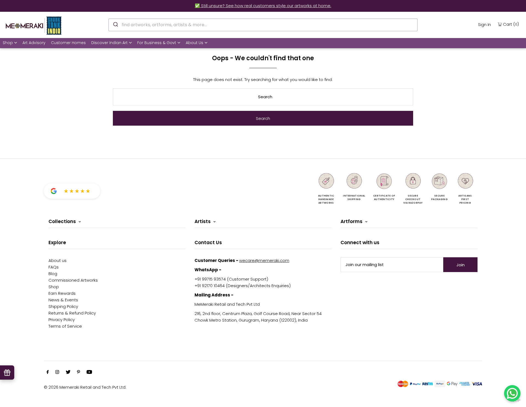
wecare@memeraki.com (264, 260)
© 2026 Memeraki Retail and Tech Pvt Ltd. (85, 387)
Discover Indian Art (109, 42)
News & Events (63, 300)
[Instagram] (57, 372)
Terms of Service (65, 326)
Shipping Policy (63, 306)
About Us (194, 42)
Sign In (484, 24)
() (511, 24)
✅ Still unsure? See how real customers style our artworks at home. (263, 5)
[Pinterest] (78, 372)
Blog (52, 273)
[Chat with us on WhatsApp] (512, 393)
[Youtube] (89, 372)
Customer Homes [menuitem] (68, 42)
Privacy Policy (61, 319)
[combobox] (263, 25)
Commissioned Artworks (73, 280)
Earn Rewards (62, 293)
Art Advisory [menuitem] (33, 42)
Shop (8, 42)
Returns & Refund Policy (72, 313)
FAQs (53, 267)
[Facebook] (48, 372)
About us (57, 260)
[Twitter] (68, 372)
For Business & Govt (156, 42)
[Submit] (115, 24)
